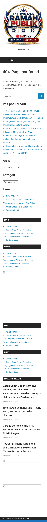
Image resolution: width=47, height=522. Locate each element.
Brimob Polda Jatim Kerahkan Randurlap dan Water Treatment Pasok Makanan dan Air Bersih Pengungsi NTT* (22, 149)
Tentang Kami (12, 210)
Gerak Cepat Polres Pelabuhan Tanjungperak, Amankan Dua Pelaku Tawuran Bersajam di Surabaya (19, 203)
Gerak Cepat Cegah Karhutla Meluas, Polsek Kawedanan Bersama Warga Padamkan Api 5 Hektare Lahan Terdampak (23, 114)
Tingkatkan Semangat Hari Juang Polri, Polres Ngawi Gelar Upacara (22, 411)
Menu (10, 60)
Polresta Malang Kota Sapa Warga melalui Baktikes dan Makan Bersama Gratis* (20, 139)
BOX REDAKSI (12, 196)
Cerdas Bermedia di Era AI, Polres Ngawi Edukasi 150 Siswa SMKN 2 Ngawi (21, 429)
